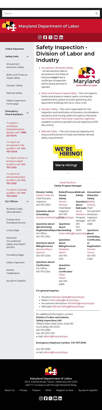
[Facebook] (45, 37)
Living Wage (12, 230)
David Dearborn (68, 182)
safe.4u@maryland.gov (56, 336)
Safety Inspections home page (16, 102)
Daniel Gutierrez (45, 195)
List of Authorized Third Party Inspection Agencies (67, 119)
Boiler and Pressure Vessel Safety (16, 76)
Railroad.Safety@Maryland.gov (68, 306)
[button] (55, 157)
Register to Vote (64, 390)
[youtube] (56, 37)
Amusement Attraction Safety (15, 65)
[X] (50, 37)
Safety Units (12, 56)
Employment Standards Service (16, 221)
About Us (10, 390)
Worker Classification (13, 271)
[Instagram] (40, 37)
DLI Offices (11, 201)
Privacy (23, 390)
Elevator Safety (14, 85)
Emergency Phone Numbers (14, 113)
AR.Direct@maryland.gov (81, 303)
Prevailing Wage (15, 255)
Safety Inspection (15, 262)
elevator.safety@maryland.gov (68, 297)
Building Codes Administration (14, 210)
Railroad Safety (14, 93)
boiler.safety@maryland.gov (64, 300)
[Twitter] (50, 398)
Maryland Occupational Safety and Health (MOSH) (16, 243)
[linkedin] (61, 37)
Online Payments (14, 49)
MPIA (48, 390)
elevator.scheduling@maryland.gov (55, 217)
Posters (36, 390)
